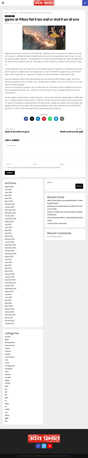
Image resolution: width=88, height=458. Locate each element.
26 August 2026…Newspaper (57, 223)
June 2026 (8, 192)
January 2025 (9, 242)
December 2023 (10, 280)
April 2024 (8, 268)
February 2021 (10, 320)
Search (49, 182)
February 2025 (10, 239)
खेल (6, 389)
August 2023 (9, 291)
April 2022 (8, 303)
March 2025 (9, 236)
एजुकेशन (7, 380)
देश (6, 401)
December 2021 (10, 315)
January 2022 (9, 312)
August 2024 (9, 256)
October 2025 (9, 216)
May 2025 (8, 230)
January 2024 (9, 277)
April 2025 (8, 233)
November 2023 (10, 283)
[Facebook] (38, 446)
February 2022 (10, 309)
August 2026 (9, 187)
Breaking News (10, 342)
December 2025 (10, 210)
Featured (8, 351)
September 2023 (10, 288)
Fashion (7, 348)
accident (8, 337)
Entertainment (10, 345)
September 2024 (10, 254)
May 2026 (8, 195)
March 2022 (9, 306)
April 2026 (8, 198)
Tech (6, 360)
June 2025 (8, 227)
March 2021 (9, 318)
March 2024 (9, 271)
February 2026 (10, 204)
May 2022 (8, 300)
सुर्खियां (6, 418)
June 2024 (8, 262)
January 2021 (9, 323)
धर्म (5, 406)
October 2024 (9, 251)
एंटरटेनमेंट (7, 383)
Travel (7, 363)
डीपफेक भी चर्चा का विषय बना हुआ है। (17, 132)
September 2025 (10, 219)
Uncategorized (10, 366)
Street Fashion (10, 357)
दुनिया (6, 398)
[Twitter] (44, 446)
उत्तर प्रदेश (8, 377)
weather (8, 374)
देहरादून (7, 404)
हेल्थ (6, 421)
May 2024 (8, 265)
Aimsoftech (65, 456)
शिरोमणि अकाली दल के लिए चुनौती (71, 132)
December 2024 (10, 245)
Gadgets (8, 354)
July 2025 (8, 224)
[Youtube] (49, 446)
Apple (7, 339)
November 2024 (10, 248)
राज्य (13, 16)
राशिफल (7, 415)
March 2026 (9, 201)
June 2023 (8, 297)
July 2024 (8, 259)
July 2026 (8, 189)
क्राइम (6, 386)
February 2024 (10, 274)
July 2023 (8, 294)
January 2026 (9, 207)
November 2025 (10, 213)
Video (7, 371)
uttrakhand (8, 16)
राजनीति (7, 409)
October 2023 (9, 286)
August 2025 (9, 221)
